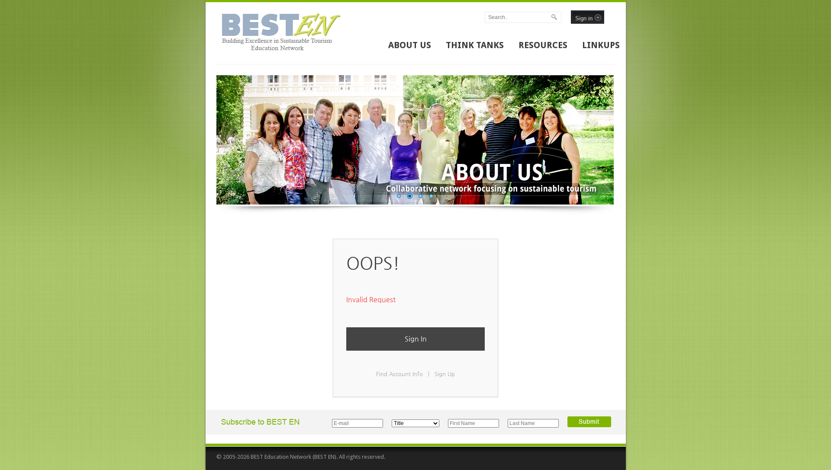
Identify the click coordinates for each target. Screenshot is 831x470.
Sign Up (445, 374)
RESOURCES (543, 45)
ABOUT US (409, 45)
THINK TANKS (475, 45)
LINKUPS (601, 45)
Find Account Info (399, 374)
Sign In (416, 339)
